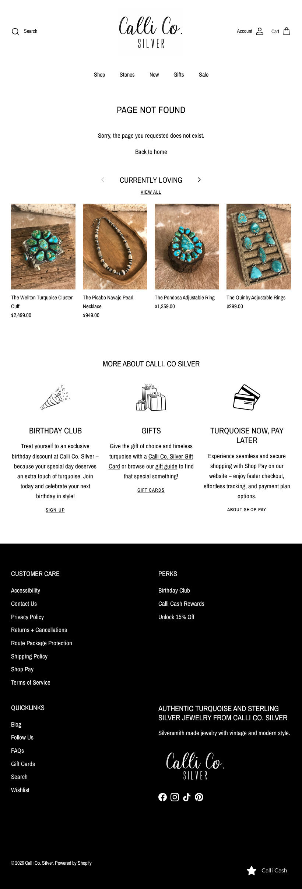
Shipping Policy (29, 656)
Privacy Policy (27, 616)
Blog (16, 724)
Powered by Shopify (73, 863)
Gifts (178, 74)
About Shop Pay (246, 509)
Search (19, 776)
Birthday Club (174, 590)
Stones (127, 74)
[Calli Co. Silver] (151, 31)
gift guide (166, 466)
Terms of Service (30, 682)
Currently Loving (151, 180)
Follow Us (22, 737)
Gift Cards (151, 490)
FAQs (17, 750)
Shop (99, 74)
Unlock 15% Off (176, 616)
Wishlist (20, 790)
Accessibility (25, 590)
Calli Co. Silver (39, 863)
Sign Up (55, 510)
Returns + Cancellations (39, 629)
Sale (203, 74)
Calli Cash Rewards (181, 603)
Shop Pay (256, 465)
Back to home (151, 151)
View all (151, 192)
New (154, 74)
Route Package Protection (41, 643)
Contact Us (24, 603)
